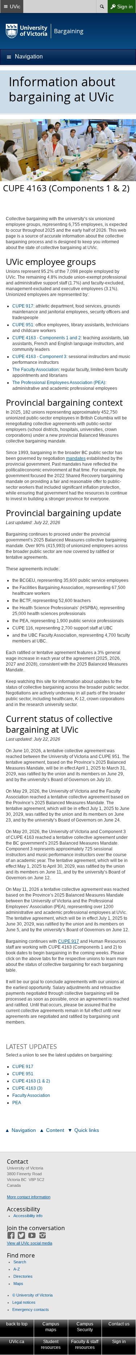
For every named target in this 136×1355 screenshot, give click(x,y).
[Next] (121, 153)
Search (19, 1262)
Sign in (120, 8)
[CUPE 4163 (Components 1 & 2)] (68, 150)
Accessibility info (27, 1216)
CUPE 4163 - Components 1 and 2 (46, 337)
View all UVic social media (29, 1243)
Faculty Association (31, 1095)
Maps (18, 1283)
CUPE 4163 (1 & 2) (31, 1081)
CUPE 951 (22, 324)
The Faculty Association (35, 369)
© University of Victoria (32, 1295)
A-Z (16, 1269)
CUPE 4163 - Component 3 (39, 356)
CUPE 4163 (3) (27, 1088)
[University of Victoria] (27, 31)
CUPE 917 (22, 306)
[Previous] (15, 153)
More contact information (28, 1197)
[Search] (101, 6)
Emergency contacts (30, 1309)
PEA (16, 1102)
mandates (76, 458)
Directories (23, 1276)
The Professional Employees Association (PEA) (58, 382)
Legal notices (24, 1302)
